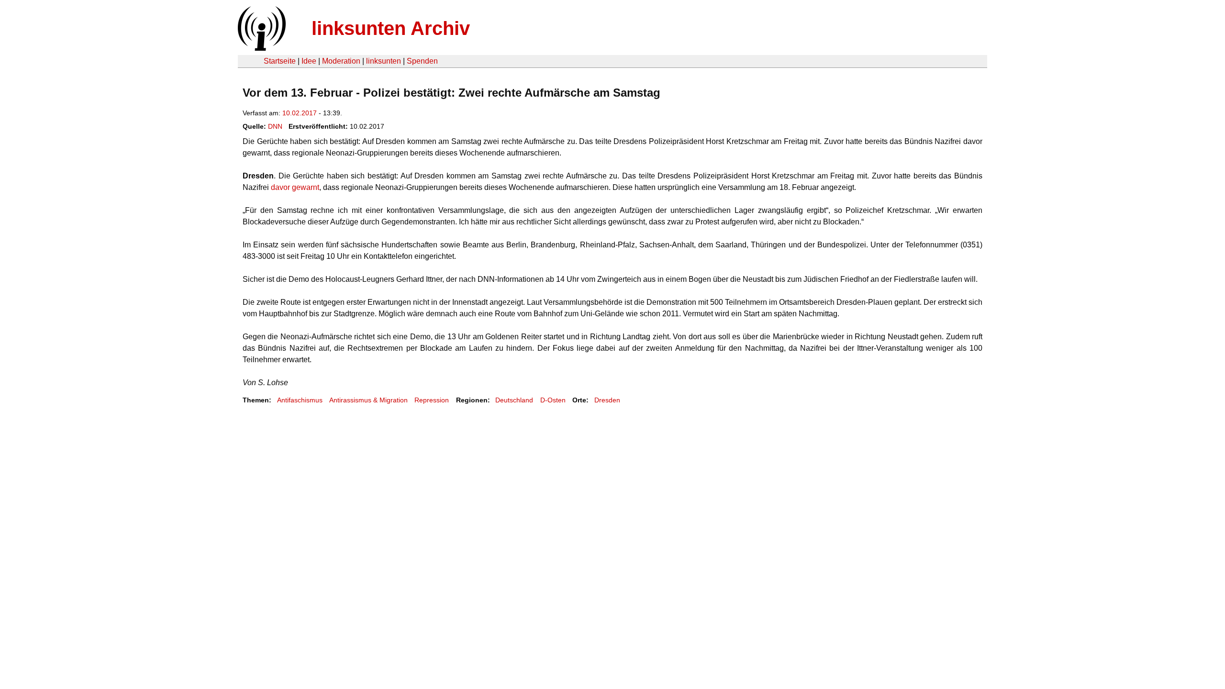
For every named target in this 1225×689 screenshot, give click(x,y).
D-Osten (553, 400)
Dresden (607, 400)
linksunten (383, 61)
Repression (431, 400)
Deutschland (514, 400)
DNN (275, 126)
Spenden (422, 61)
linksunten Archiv (391, 28)
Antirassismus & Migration (368, 400)
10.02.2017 (299, 113)
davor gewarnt (295, 187)
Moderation (341, 61)
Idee (308, 61)
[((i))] (260, 48)
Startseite (280, 61)
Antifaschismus (300, 400)
